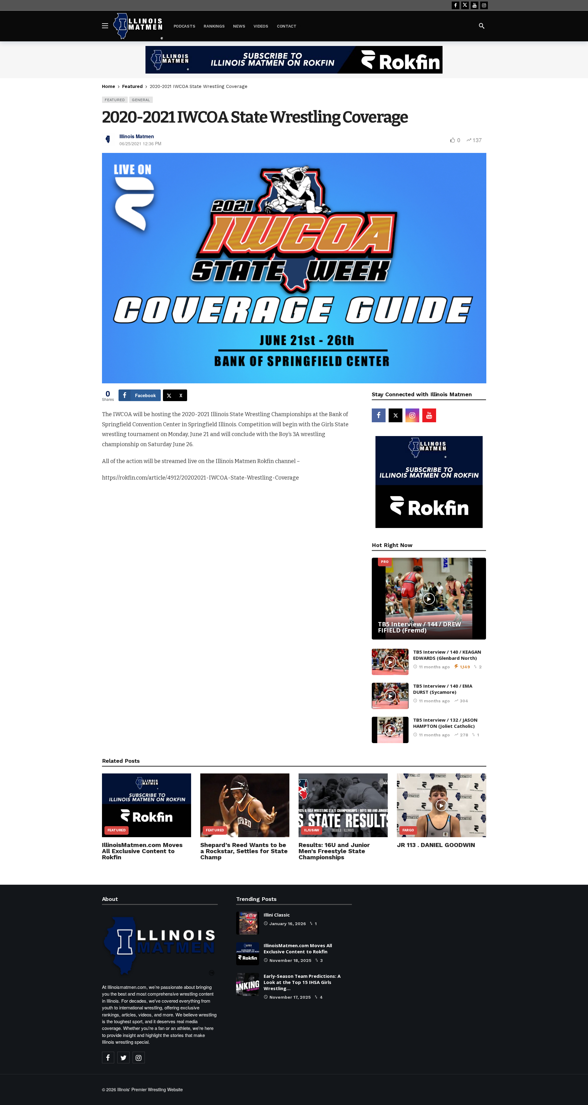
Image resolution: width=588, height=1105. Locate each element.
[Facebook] (455, 5)
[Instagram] (484, 5)
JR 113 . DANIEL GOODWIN (436, 845)
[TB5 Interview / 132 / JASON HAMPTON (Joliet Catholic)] (390, 730)
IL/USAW (311, 830)
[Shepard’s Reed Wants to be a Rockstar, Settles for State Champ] (244, 805)
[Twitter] (123, 1057)
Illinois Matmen (136, 136)
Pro (384, 562)
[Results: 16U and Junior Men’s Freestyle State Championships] (343, 805)
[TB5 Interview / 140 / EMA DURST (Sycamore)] (390, 696)
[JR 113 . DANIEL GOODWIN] (441, 805)
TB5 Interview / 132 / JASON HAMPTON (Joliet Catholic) (445, 723)
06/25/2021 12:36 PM (140, 143)
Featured (115, 99)
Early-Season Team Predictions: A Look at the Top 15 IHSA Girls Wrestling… (302, 982)
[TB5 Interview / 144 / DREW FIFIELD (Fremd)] (429, 599)
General (141, 99)
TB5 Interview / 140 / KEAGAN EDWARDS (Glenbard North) (447, 655)
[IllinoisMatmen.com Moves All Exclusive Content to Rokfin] (146, 805)
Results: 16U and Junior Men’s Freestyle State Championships (334, 851)
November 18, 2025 (290, 960)
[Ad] (294, 60)
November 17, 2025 (290, 997)
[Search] (481, 25)
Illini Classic (277, 915)
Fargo (408, 830)
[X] (465, 5)
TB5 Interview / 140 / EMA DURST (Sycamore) (442, 689)
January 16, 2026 (288, 923)
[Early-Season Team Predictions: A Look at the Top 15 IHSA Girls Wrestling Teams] (247, 984)
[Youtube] (474, 5)
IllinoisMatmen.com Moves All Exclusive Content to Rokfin (142, 851)
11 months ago (434, 666)
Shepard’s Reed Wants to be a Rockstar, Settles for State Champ (244, 851)
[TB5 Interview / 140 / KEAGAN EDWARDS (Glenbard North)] (390, 662)
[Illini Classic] (247, 923)
